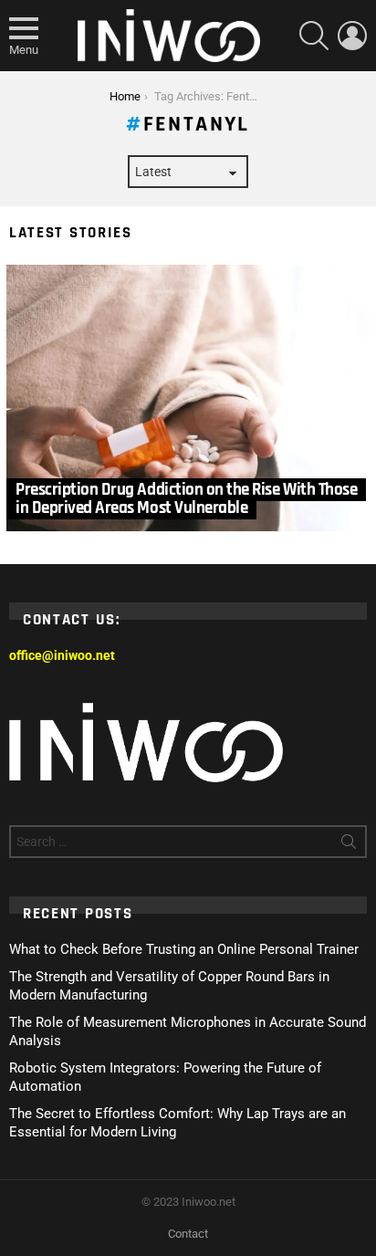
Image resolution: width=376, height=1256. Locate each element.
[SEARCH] (314, 35)
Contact (188, 1233)
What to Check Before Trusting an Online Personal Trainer (184, 949)
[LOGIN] (352, 35)
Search (348, 845)
